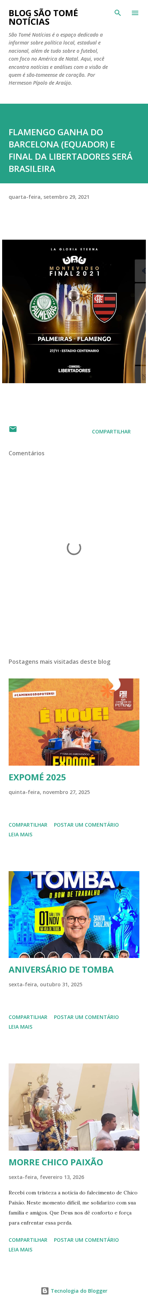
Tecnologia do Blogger (78, 1290)
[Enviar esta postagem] (13, 431)
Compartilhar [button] (111, 431)
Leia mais (20, 834)
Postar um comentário (86, 824)
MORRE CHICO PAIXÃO (56, 1162)
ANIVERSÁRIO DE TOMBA (61, 969)
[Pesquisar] (118, 13)
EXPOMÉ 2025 (37, 777)
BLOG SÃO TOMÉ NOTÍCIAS (43, 17)
